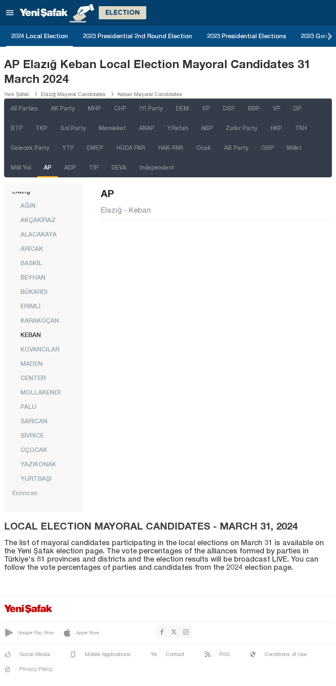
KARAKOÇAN (39, 320)
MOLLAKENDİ (40, 392)
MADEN (31, 363)
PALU (28, 406)
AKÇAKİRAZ (38, 219)
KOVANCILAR (39, 349)
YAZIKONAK (38, 464)
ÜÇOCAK (33, 449)
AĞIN (28, 205)
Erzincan (25, 492)
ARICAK (31, 248)
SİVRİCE (32, 435)
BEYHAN (32, 277)
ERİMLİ (30, 306)
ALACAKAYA (38, 234)
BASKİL (31, 262)
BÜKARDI (34, 291)
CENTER (32, 377)
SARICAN (34, 420)
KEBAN (30, 334)
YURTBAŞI (36, 478)
